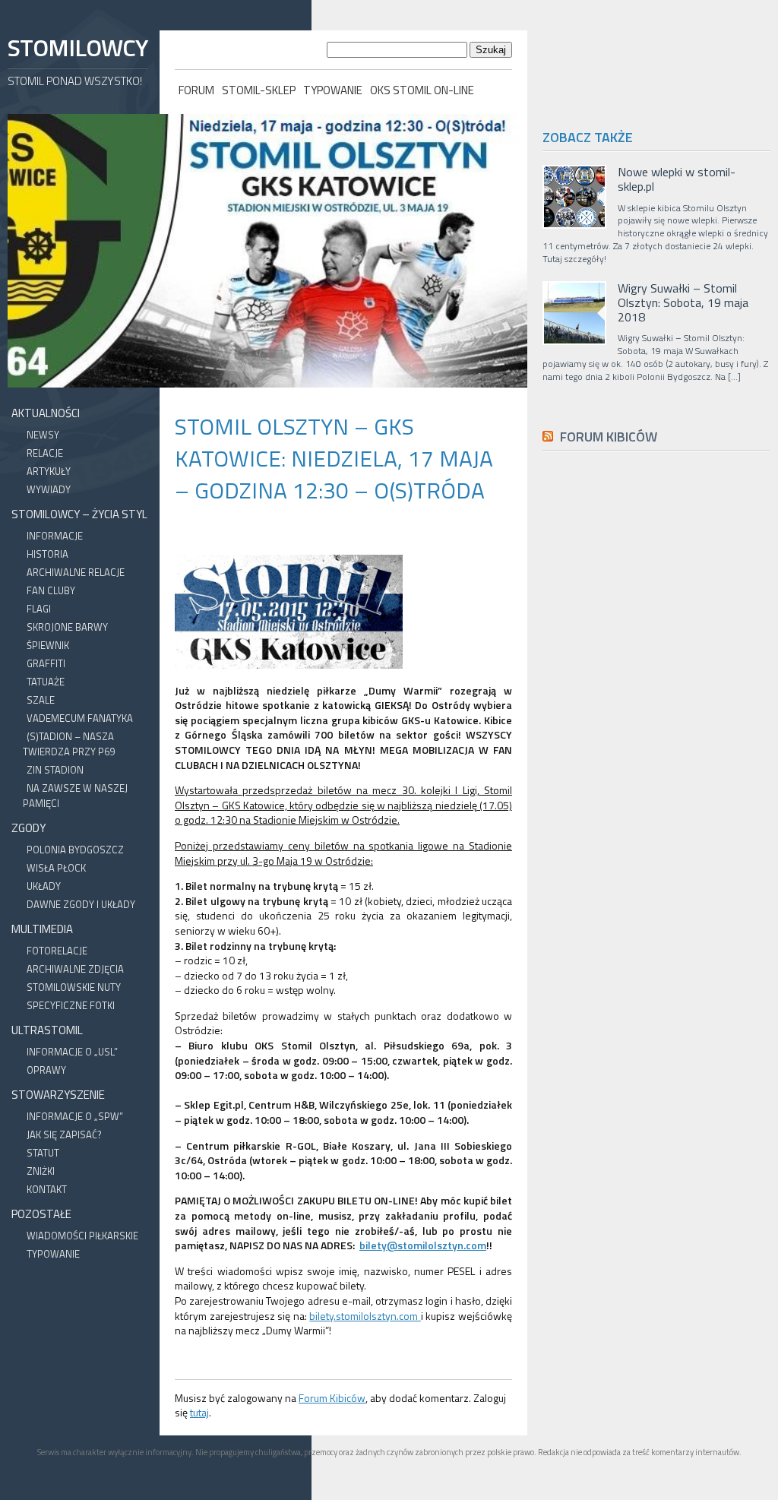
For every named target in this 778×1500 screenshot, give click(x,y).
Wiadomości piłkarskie (82, 1235)
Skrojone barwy (67, 626)
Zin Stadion (55, 769)
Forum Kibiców (332, 1398)
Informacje (55, 535)
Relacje (45, 452)
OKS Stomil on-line (422, 90)
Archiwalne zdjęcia (75, 968)
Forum (196, 90)
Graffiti (46, 663)
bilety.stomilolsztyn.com (365, 1316)
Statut (43, 1152)
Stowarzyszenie (58, 1094)
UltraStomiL (47, 1030)
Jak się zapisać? (64, 1134)
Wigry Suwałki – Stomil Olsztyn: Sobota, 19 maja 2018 (683, 303)
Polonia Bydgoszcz (75, 849)
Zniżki (41, 1171)
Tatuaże (46, 681)
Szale (41, 699)
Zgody (28, 828)
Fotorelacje (57, 950)
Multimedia (42, 929)
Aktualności (45, 413)
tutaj (199, 1412)
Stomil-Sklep (259, 90)
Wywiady (49, 489)
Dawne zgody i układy (81, 904)
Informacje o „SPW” (75, 1116)
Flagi (39, 608)
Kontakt (47, 1189)
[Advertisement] (656, 805)
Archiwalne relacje (76, 572)
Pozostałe (41, 1214)
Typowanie (332, 90)
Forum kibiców (608, 436)
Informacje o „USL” (72, 1051)
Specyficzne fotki (71, 1005)
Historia (47, 554)
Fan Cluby (51, 590)
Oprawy (46, 1070)
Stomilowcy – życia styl (79, 514)
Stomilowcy (77, 47)
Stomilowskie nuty (74, 987)
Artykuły (49, 471)
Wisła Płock (56, 867)
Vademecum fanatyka (80, 718)
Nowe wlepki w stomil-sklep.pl (676, 179)
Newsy (43, 434)
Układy (44, 886)
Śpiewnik (48, 645)
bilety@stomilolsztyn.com (422, 1245)
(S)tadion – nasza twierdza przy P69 (69, 744)
